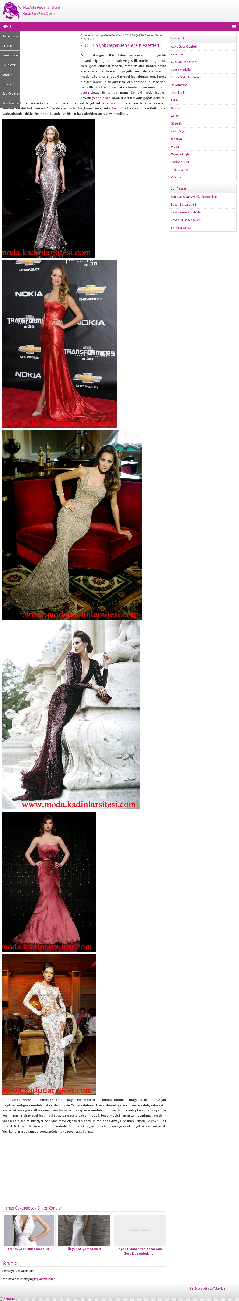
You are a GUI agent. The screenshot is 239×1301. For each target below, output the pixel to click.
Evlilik (175, 100)
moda (62, 1100)
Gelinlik (176, 108)
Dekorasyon (10, 55)
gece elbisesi (102, 98)
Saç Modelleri (11, 93)
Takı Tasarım (10, 103)
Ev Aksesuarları (181, 227)
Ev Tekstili (9, 65)
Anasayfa (87, 35)
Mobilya (7, 84)
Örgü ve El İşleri (181, 154)
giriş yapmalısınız (43, 1279)
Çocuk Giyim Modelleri (186, 77)
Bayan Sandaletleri (183, 204)
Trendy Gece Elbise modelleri (28, 1249)
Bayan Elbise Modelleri (186, 220)
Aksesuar (8, 46)
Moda (175, 146)
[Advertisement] (41, 66)
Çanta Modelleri (181, 69)
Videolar (176, 177)
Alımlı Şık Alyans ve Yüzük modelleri (194, 197)
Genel (175, 116)
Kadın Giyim (10, 36)
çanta (85, 92)
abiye (113, 108)
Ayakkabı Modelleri (184, 62)
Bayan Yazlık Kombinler (186, 212)
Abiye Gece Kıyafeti (109, 35)
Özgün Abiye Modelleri (84, 1249)
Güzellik (7, 74)
